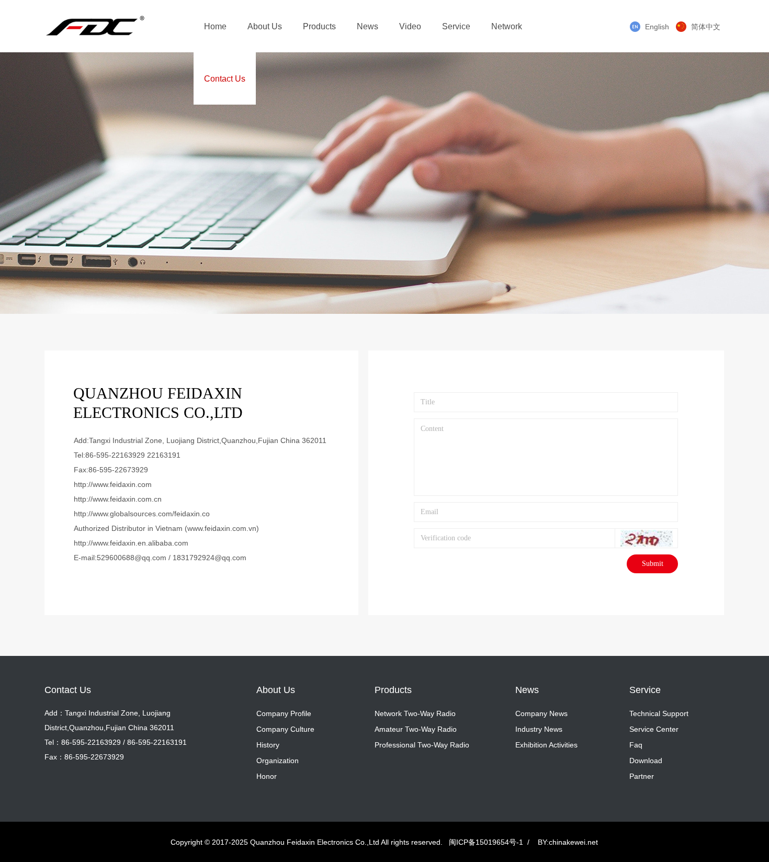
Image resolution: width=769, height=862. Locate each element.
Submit (652, 564)
